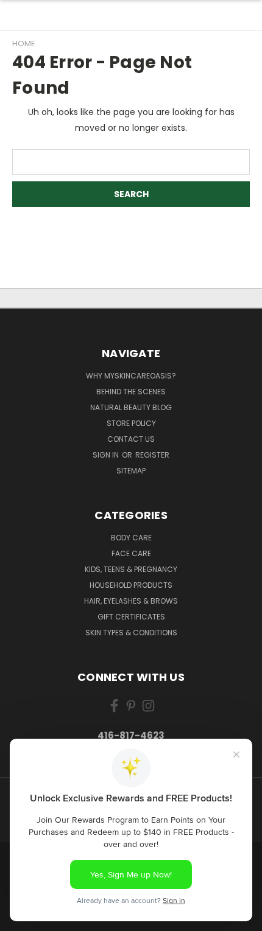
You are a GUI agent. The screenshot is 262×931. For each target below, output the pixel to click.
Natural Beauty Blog (131, 407)
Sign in (107, 455)
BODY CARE (131, 537)
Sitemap (131, 470)
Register (152, 455)
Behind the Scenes (131, 391)
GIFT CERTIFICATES (131, 617)
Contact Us (131, 439)
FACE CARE (131, 553)
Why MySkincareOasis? (131, 376)
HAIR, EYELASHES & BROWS (131, 601)
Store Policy (131, 423)
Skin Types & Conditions (131, 632)
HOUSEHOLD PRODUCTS (131, 585)
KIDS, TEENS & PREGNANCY (131, 569)
